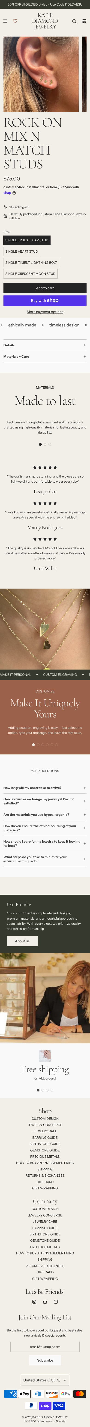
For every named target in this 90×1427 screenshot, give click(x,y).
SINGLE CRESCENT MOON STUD (30, 274)
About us (22, 941)
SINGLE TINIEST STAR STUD (26, 240)
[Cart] (84, 21)
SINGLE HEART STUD (21, 251)
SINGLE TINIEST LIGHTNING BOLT (31, 263)
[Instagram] (34, 1302)
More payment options (45, 312)
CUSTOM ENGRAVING (51, 675)
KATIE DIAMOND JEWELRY (45, 21)
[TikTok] (56, 1302)
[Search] (74, 21)
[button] (40, 444)
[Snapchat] (45, 1302)
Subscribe (45, 1360)
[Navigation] (5, 21)
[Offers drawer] (15, 21)
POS (27, 1421)
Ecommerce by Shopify (51, 1421)
